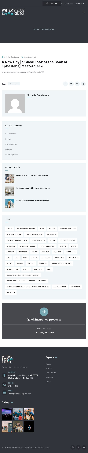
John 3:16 (57, 252)
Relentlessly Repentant (61, 263)
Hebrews (10, 252)
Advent (52, 228)
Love (17, 257)
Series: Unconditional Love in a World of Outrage (28, 286)
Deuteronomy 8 (38, 240)
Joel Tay (45, 252)
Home (36, 29)
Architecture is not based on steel (32, 175)
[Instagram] (52, 3)
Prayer (20, 263)
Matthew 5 (59, 257)
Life (8, 257)
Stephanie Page (60, 286)
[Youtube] (56, 3)
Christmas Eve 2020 (34, 234)
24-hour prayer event (26, 228)
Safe (49, 269)
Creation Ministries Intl (17, 240)
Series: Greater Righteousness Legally (23, 275)
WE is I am (11, 292)
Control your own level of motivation (33, 200)
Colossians (52, 234)
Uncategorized (47, 29)
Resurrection (12, 269)
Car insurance (11, 133)
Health (8, 139)
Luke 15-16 (46, 257)
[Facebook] (47, 3)
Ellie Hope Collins (67, 240)
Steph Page (75, 286)
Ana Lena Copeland (68, 228)
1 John (9, 228)
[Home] (13, 12)
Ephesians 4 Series (27, 246)
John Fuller (71, 252)
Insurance (23, 252)
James (34, 252)
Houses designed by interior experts (33, 188)
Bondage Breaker (14, 234)
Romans (26, 269)
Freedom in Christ (47, 246)
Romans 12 (38, 269)
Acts (42, 228)
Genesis (63, 246)
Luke (25, 257)
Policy (9, 263)
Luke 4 (34, 257)
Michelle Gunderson (11, 57)
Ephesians (14, 84)
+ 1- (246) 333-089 (44, 332)
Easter (52, 240)
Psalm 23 (43, 263)
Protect (31, 263)
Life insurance (11, 144)
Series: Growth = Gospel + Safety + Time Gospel (27, 281)
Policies (8, 149)
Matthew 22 (73, 257)
